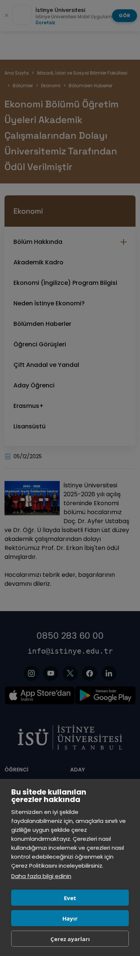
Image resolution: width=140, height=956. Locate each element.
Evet (70, 898)
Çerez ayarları (70, 939)
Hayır (70, 918)
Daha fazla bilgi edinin (41, 876)
